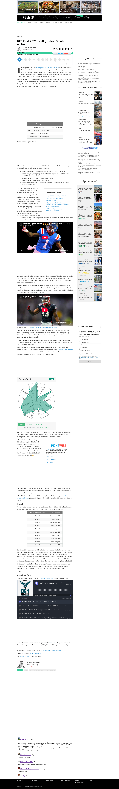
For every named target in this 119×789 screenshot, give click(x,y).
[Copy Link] (71, 49)
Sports (87, 17)
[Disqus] (45, 715)
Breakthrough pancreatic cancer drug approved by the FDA (88, 152)
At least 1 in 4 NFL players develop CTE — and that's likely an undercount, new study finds (89, 161)
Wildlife (81, 92)
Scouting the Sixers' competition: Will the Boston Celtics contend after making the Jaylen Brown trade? (89, 78)
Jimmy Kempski (31, 48)
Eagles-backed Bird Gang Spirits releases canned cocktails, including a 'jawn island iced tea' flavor (89, 65)
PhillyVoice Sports (35, 653)
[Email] (68, 49)
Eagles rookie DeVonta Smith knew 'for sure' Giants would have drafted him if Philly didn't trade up (57, 204)
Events (77, 17)
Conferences (82, 258)
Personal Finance (84, 240)
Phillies (48, 22)
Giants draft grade (43, 670)
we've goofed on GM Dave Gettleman (47, 67)
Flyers (35, 22)
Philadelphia (52, 670)
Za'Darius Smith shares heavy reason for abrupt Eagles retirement (89, 82)
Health (57, 17)
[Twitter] (56, 49)
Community (82, 267)
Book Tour (82, 195)
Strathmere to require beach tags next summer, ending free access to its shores (88, 71)
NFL (26, 53)
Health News (82, 276)
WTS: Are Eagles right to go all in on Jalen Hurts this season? (57, 209)
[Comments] (65, 49)
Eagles (29, 22)
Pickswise (50, 449)
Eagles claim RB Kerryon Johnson (57, 196)
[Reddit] (62, 49)
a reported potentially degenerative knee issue (42, 327)
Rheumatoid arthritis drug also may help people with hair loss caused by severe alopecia (89, 156)
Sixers (42, 22)
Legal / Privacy (65, 780)
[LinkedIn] (59, 49)
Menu (19, 18)
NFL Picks (50, 456)
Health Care (82, 294)
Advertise (34, 780)
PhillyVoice (28, 18)
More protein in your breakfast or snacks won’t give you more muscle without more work (89, 174)
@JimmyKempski (46, 650)
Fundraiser (82, 231)
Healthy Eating (83, 110)
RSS (91, 780)
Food (80, 128)
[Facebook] (53, 49)
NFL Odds (50, 462)
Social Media (82, 119)
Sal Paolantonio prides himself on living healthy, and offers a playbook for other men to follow (89, 165)
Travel (80, 213)
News (46, 17)
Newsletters (68, 22)
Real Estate (82, 204)
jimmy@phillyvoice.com (34, 667)
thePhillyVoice (56, 650)
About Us (20, 780)
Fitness (81, 186)
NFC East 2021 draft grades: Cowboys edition (54, 199)
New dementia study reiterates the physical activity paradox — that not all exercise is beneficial (88, 169)
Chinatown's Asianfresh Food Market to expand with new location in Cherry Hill (88, 74)
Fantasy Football (57, 22)
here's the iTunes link (46, 578)
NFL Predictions (51, 459)
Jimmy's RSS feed (25, 656)
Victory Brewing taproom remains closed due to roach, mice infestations (89, 68)
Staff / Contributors (79, 781)
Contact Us (49, 780)
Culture (67, 17)
